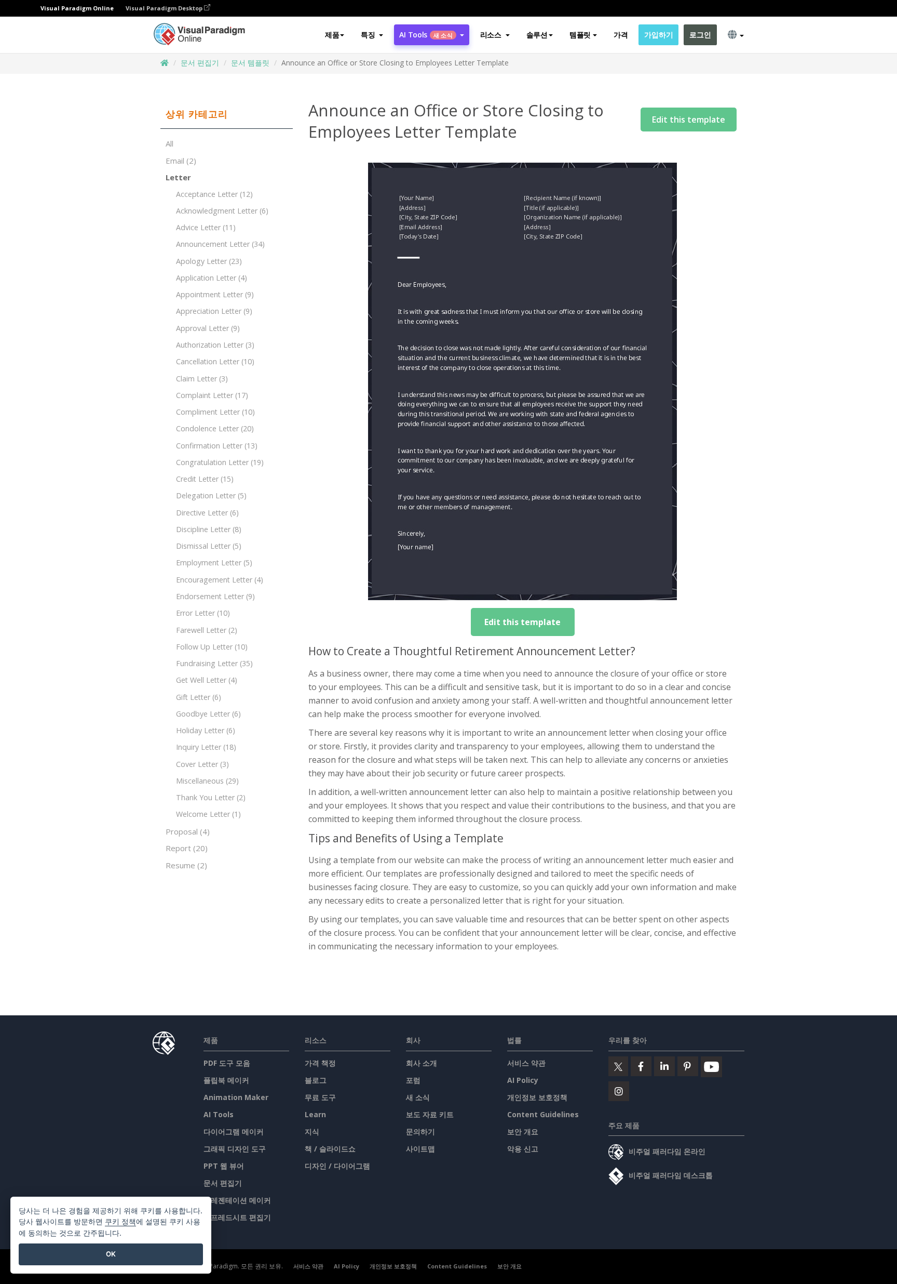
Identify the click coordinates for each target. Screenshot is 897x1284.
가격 (621, 34)
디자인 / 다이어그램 (337, 1166)
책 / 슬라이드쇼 (330, 1149)
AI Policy (522, 1080)
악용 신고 (522, 1149)
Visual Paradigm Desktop (165, 8)
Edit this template (688, 119)
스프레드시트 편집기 (237, 1217)
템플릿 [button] (580, 34)
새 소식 (418, 1097)
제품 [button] (332, 34)
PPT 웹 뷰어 (223, 1166)
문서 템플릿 (250, 63)
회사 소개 (421, 1063)
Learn (315, 1114)
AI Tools (218, 1114)
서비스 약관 (526, 1063)
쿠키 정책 (120, 1221)
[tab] (226, 114)
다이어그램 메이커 (233, 1131)
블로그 (316, 1080)
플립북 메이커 (226, 1080)
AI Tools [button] (425, 34)
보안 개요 (522, 1131)
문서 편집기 (200, 63)
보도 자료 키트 (430, 1114)
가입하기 (658, 34)
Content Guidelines (543, 1114)
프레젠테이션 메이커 (237, 1200)
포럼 (413, 1080)
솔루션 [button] (537, 34)
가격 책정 (320, 1063)
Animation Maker (235, 1097)
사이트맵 (420, 1149)
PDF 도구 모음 (226, 1063)
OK (111, 1254)
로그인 (700, 34)
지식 (312, 1131)
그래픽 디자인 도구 (234, 1149)
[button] (372, 34)
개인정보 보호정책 (537, 1097)
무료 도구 (320, 1097)
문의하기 (420, 1131)
